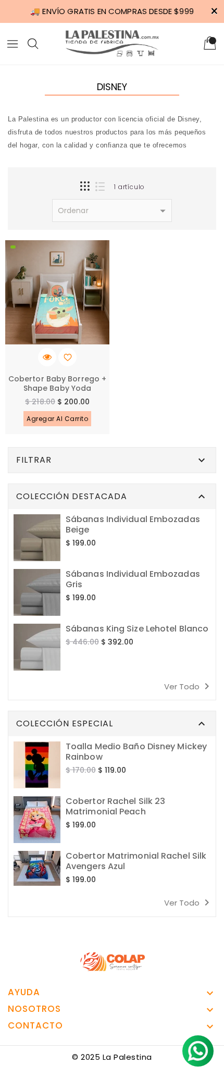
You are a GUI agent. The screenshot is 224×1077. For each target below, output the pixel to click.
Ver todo (188, 686)
